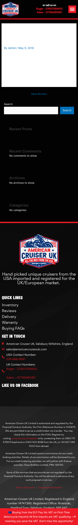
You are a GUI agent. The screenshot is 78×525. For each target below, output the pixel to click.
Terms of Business (25, 487)
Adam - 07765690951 (49, 12)
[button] (72, 9)
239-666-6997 (16, 359)
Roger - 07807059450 (49, 8)
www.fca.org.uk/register (24, 438)
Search (8, 104)
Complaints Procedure (50, 487)
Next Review (39, 93)
